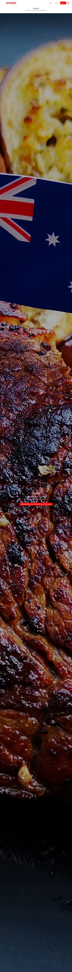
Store (56, 3)
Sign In (63, 3)
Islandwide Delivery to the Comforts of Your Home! (36, 504)
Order (50, 3)
